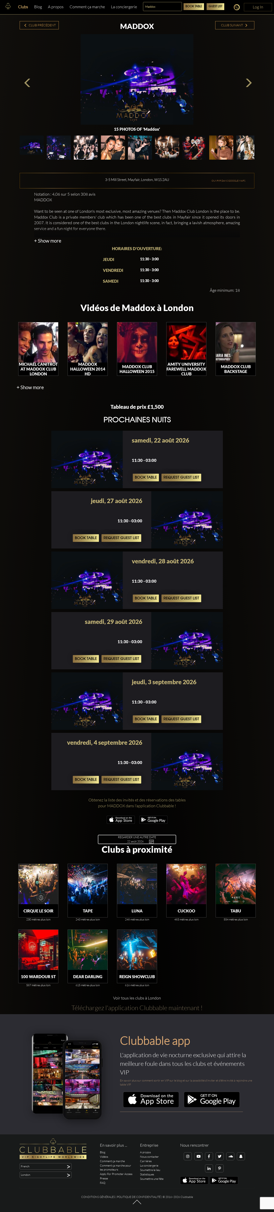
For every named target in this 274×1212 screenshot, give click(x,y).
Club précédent (42, 25)
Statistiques (147, 1174)
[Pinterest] (220, 1168)
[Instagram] (188, 1156)
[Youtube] (198, 1156)
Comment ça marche (87, 6)
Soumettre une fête (151, 1178)
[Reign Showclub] (137, 950)
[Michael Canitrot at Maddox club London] (38, 342)
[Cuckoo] (186, 884)
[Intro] (137, 1204)
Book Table (194, 6)
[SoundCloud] (230, 1156)
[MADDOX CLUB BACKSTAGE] (236, 342)
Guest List (215, 6)
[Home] (8, 7)
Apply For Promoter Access (116, 1174)
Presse (104, 1178)
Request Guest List (181, 477)
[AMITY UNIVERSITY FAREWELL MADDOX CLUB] (186, 342)
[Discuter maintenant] (238, 7)
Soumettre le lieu (150, 1170)
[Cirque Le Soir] (38, 884)
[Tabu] (236, 884)
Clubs (23, 6)
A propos (56, 6)
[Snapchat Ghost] (241, 1156)
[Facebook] (209, 1156)
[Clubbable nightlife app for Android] (153, 822)
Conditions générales (98, 1197)
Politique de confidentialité (139, 1197)
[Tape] (88, 884)
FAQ (102, 1182)
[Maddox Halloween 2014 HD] (88, 342)
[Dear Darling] (88, 950)
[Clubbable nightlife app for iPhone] (121, 822)
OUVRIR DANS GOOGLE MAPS (228, 180)
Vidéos (104, 1156)
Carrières (146, 1161)
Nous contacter (149, 1156)
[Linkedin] (209, 1168)
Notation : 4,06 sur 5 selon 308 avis (64, 194)
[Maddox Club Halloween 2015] (137, 342)
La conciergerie (124, 6)
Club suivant (232, 25)
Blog (38, 6)
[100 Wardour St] (38, 950)
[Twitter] (220, 1156)
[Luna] (137, 884)
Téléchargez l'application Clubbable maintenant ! (137, 1008)
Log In (258, 6)
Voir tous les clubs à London (137, 997)
